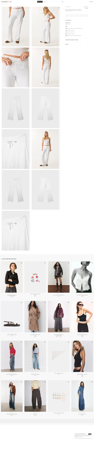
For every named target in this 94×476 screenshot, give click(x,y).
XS (67, 16)
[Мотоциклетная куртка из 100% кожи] (12, 396)
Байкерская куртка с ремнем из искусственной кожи (11, 295)
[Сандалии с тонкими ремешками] (12, 316)
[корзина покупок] (92, 2)
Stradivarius (68, 6)
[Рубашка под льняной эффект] (35, 356)
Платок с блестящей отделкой (58, 373)
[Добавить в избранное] (22, 263)
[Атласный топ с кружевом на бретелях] (82, 277)
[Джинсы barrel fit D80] (82, 396)
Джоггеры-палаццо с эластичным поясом (82, 335)
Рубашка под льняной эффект (35, 374)
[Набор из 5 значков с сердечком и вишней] (35, 277)
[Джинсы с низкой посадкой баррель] (12, 356)
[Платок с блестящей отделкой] (59, 356)
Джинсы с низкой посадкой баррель (11, 374)
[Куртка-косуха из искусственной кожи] (59, 277)
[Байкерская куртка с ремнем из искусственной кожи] (12, 277)
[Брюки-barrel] (35, 396)
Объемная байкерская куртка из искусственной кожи (58, 335)
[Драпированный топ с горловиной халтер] (82, 356)
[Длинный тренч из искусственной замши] (35, 316)
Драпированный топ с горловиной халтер (82, 375)
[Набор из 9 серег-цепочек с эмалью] (59, 396)
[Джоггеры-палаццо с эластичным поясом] (82, 316)
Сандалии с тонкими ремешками (12, 334)
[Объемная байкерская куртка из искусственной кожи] (59, 316)
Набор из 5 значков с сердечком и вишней (35, 294)
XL (86, 16)
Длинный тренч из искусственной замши (35, 335)
